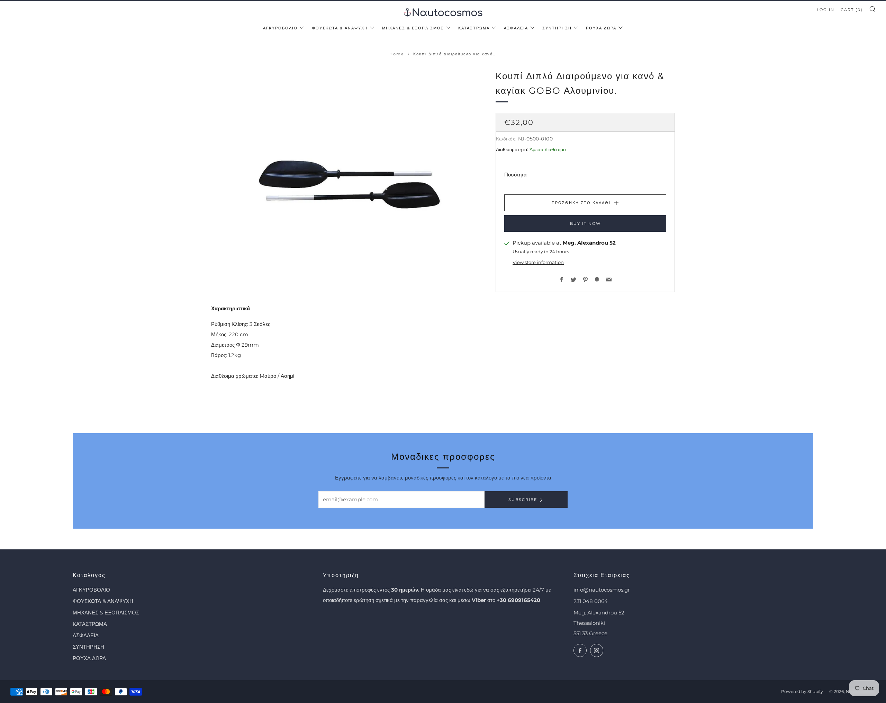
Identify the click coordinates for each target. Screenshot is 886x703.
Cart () (852, 9)
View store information (538, 262)
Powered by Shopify (802, 691)
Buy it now (585, 223)
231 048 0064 (590, 601)
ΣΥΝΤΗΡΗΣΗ (557, 28)
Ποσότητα (515, 174)
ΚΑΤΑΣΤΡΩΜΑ (474, 28)
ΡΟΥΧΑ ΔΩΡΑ (601, 28)
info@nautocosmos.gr (601, 589)
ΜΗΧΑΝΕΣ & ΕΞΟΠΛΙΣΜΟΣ (413, 28)
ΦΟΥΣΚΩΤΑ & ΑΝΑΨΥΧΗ (340, 28)
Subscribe (522, 499)
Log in (825, 9)
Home (396, 54)
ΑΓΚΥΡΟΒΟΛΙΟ (280, 28)
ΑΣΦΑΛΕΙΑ (516, 28)
